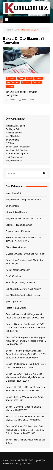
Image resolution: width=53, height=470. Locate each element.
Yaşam (10, 86)
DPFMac (10, 143)
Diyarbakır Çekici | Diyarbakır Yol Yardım (25, 254)
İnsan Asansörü (13, 193)
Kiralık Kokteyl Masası (16, 212)
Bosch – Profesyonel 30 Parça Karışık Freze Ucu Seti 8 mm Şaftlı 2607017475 (25, 316)
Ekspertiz (11, 78)
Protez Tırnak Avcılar (16, 308)
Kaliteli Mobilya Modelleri (18, 270)
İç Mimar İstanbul (14, 133)
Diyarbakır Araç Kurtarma (18, 231)
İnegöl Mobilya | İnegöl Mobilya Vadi (23, 199)
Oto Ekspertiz (12, 82)
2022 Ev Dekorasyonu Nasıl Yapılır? (23, 289)
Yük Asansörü (12, 140)
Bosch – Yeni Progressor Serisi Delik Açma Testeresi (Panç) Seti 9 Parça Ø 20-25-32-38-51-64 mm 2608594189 (26, 354)
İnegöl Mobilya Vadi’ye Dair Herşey (23, 295)
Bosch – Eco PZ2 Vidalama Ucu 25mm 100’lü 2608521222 (24, 399)
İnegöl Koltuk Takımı (15, 126)
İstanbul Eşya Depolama (17, 153)
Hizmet (38, 78)
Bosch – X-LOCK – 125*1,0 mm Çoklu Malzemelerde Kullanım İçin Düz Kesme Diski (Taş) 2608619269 (25, 377)
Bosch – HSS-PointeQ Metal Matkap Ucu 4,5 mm (25, 441)
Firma (21, 78)
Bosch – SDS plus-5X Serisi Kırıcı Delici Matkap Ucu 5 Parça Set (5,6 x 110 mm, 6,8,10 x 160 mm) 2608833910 (25, 429)
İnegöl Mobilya (13, 136)
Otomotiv (25, 82)
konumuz (12, 99)
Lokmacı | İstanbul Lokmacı (19, 225)
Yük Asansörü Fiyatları (17, 150)
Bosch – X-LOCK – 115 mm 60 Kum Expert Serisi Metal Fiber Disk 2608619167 (26, 389)
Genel (29, 78)
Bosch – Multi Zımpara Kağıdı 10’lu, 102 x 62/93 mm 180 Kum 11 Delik (26, 366)
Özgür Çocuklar (13, 276)
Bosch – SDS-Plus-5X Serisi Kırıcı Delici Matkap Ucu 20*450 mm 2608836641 (25, 418)
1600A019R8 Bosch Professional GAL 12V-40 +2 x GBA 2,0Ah (24, 239)
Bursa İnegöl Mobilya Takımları (20, 282)
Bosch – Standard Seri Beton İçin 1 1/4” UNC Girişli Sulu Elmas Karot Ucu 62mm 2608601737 (25, 327)
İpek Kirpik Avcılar (14, 302)
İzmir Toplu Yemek (15, 157)
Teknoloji (36, 82)
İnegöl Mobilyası (14, 160)
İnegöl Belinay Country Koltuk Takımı (23, 218)
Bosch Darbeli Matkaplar (18, 147)
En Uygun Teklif (13, 129)
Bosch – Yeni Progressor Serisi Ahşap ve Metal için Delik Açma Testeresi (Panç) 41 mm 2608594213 (26, 341)
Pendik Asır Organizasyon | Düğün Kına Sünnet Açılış (25, 262)
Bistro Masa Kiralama (16, 247)
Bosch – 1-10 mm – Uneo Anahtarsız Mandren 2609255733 (23, 409)
